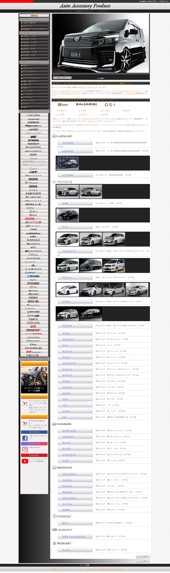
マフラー (26, 104)
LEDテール (27, 85)
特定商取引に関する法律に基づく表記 (111, 569)
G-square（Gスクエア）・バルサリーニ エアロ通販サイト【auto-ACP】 (85, 6)
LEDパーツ (71, 93)
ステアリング (28, 97)
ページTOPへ (142, 556)
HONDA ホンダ (29, 46)
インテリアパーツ (78, 91)
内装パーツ (27, 88)
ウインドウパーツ (29, 72)
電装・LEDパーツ (29, 81)
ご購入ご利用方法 (29, 23)
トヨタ (83, 110)
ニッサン (106, 110)
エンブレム (117, 91)
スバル (83, 114)
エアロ (88, 119)
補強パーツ (27, 107)
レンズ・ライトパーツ (31, 78)
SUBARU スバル (29, 52)
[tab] (98, 78)
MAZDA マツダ (29, 49)
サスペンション (28, 101)
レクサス (62, 110)
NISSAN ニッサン (30, 43)
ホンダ (127, 110)
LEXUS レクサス (29, 36)
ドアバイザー (28, 75)
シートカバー (106, 91)
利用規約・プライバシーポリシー (35, 29)
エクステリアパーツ (135, 91)
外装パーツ (27, 65)
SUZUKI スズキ (29, 55)
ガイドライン (28, 26)
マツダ (61, 114)
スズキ (105, 114)
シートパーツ (28, 91)
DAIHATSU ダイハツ (31, 59)
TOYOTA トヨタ (29, 39)
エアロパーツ (57, 91)
